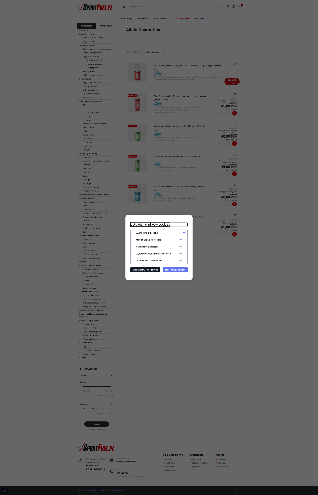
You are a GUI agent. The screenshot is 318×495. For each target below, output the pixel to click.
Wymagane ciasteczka (147, 232)
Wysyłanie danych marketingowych (153, 253)
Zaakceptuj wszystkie (175, 269)
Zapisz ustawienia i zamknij (145, 269)
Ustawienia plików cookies (150, 224)
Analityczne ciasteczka (147, 246)
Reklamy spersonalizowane (149, 260)
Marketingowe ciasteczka (148, 239)
